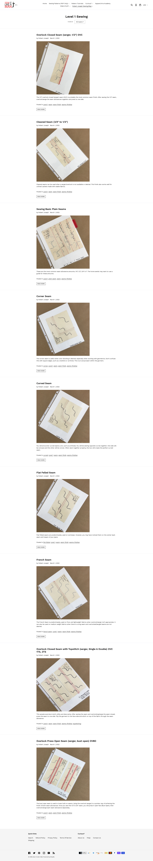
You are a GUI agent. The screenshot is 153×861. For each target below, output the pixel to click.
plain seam (52, 279)
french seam (47, 631)
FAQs (88, 838)
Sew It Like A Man (38, 857)
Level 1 (45, 104)
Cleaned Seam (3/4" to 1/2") (52, 122)
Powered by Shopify (48, 857)
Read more (41, 109)
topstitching (77, 723)
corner (45, 366)
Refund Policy (40, 838)
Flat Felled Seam (45, 472)
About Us (81, 838)
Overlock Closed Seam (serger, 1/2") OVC (59, 34)
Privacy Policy (52, 838)
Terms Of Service (65, 838)
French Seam (43, 559)
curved (45, 455)
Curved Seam (44, 383)
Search (30, 838)
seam (50, 104)
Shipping (31, 840)
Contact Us (97, 838)
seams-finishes (67, 104)
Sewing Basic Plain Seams (51, 209)
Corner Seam (43, 296)
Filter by (70, 21)
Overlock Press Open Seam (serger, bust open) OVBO (66, 741)
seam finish (57, 104)
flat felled (46, 542)
